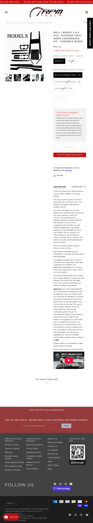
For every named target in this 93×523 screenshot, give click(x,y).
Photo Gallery (53, 465)
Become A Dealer (55, 442)
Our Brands (52, 450)
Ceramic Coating (12, 448)
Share (60, 175)
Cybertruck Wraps (12, 470)
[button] (11, 517)
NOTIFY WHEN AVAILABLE (69, 155)
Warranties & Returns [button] (33, 440)
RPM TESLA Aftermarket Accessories (25, 509)
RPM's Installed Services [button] (13, 440)
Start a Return (32, 469)
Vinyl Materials (54, 458)
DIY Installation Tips (13, 466)
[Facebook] (55, 484)
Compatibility (79, 187)
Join (66, 426)
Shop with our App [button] (77, 440)
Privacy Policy (32, 448)
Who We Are (53, 454)
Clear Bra (9, 452)
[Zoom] (9, 68)
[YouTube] (71, 484)
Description (59, 187)
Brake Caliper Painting (14, 462)
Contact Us (52, 446)
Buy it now (70, 162)
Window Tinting (12, 445)
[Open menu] (8, 12)
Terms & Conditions (34, 445)
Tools (50, 461)
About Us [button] (52, 439)
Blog (50, 469)
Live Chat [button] (13, 517)
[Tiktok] (60, 484)
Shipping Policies (33, 452)
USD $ (9, 503)
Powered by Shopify (15, 520)
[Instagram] (65, 484)
